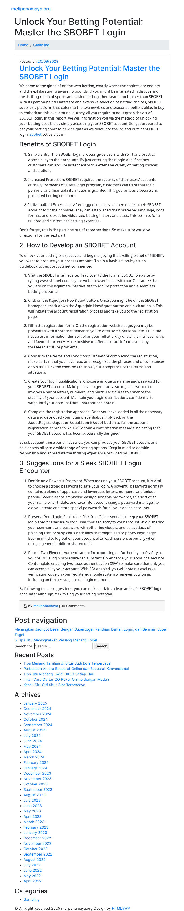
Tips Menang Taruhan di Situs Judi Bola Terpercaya (67, 663)
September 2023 (38, 789)
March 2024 (34, 757)
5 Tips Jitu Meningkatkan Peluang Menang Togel (56, 640)
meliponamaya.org (31, 8)
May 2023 (32, 811)
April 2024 (33, 751)
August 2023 (35, 795)
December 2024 (37, 708)
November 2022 (37, 843)
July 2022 (32, 865)
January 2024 (35, 768)
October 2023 (36, 784)
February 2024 (36, 762)
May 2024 (32, 746)
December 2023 (37, 773)
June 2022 (33, 870)
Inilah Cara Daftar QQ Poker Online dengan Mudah (66, 679)
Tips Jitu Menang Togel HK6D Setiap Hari (59, 674)
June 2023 (33, 805)
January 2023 (35, 832)
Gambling (32, 899)
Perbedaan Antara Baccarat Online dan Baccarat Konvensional (76, 668)
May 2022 (32, 875)
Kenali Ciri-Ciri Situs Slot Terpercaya (54, 685)
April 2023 (33, 816)
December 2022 (37, 838)
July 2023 (32, 800)
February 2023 (36, 827)
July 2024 (32, 735)
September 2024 (38, 725)
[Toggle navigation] (170, 8)
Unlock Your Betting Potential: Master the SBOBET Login (89, 72)
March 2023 (34, 822)
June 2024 (33, 741)
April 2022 (33, 881)
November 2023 (37, 778)
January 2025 (35, 703)
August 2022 (35, 859)
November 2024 (37, 714)
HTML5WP (121, 908)
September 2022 (38, 854)
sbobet (36, 134)
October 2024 (36, 719)
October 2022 (36, 849)
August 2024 (35, 730)
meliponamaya (45, 606)
